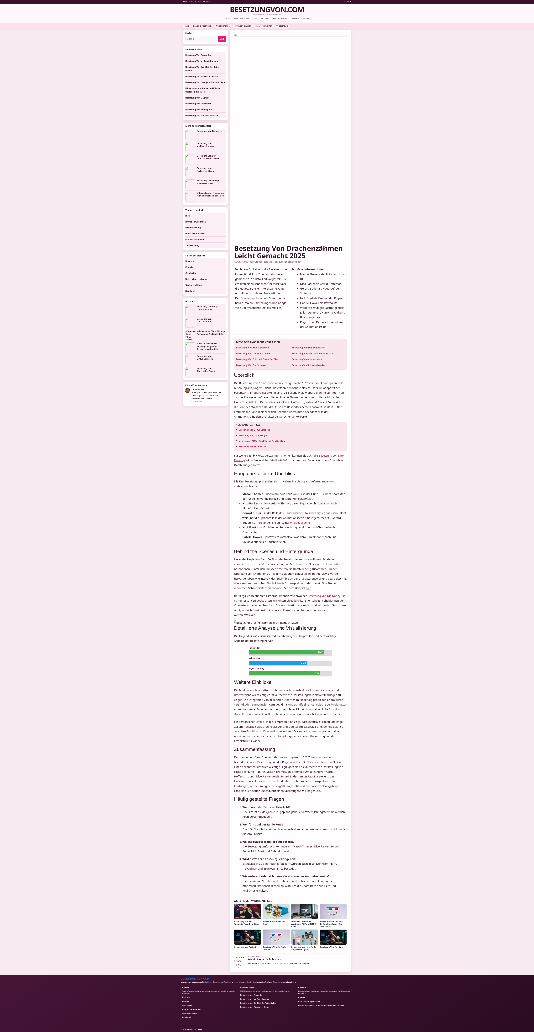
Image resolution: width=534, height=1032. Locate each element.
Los (222, 38)
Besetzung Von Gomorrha (198, 55)
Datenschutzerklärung (196, 279)
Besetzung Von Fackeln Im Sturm (201, 76)
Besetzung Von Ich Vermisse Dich (309, 365)
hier (308, 588)
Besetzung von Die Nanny (323, 596)
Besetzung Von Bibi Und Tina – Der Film (257, 359)
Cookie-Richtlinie (193, 285)
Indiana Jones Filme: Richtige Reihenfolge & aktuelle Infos (211, 332)
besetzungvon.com (267, 9)
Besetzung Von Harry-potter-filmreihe (207, 307)
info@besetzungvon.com (309, 1001)
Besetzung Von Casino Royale (253, 435)
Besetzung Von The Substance (252, 348)
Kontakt (295, 19)
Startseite (265, 19)
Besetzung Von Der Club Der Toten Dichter (208, 157)
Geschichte (190, 273)
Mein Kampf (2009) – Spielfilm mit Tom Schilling (262, 441)
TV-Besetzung (282, 26)
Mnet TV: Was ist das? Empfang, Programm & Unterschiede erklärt (208, 346)
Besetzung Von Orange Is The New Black (205, 82)
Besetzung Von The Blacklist (252, 446)
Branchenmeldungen (202, 26)
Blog (255, 19)
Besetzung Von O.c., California (204, 320)
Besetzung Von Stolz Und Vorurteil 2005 (312, 353)
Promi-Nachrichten (281, 19)
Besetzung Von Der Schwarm (251, 365)
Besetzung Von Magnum (197, 98)
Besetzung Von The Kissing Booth (206, 369)
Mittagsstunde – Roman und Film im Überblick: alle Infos (210, 194)
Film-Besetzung (223, 26)
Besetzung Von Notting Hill (198, 109)
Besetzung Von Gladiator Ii (198, 103)
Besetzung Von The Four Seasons (201, 115)
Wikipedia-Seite (300, 522)
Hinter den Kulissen (242, 19)
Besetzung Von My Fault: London (201, 61)
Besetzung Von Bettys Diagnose (254, 430)
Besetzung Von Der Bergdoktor (308, 348)
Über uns (227, 19)
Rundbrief (306, 19)
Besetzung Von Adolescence (306, 359)
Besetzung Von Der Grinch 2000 (253, 353)
